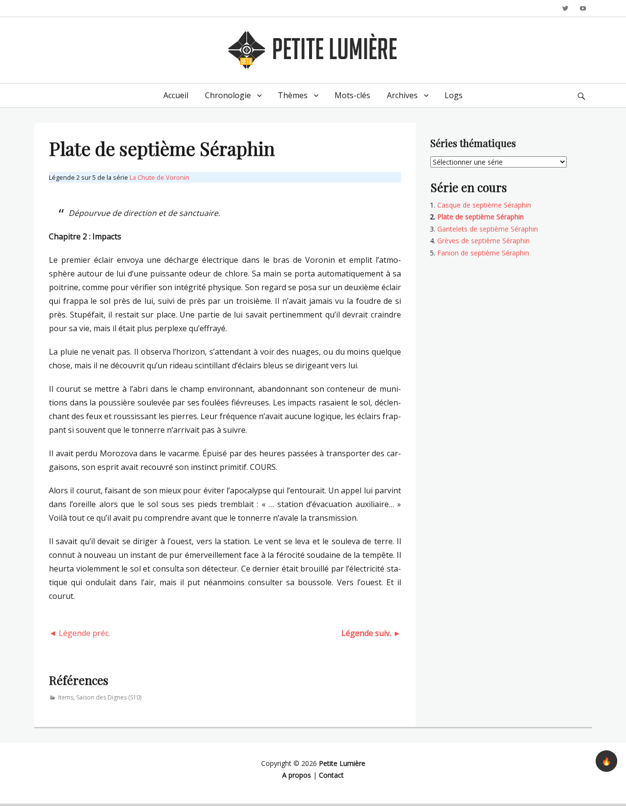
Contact (331, 775)
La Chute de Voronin (159, 177)
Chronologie (228, 95)
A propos (296, 775)
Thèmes (293, 95)
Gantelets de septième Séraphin (487, 228)
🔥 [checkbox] (606, 761)
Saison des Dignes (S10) (108, 697)
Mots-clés (352, 95)
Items (65, 697)
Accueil (175, 95)
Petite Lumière (342, 763)
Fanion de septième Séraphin (483, 252)
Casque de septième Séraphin (484, 205)
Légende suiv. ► (371, 633)
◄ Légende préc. (79, 633)
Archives (402, 95)
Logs (454, 95)
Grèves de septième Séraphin (483, 240)
